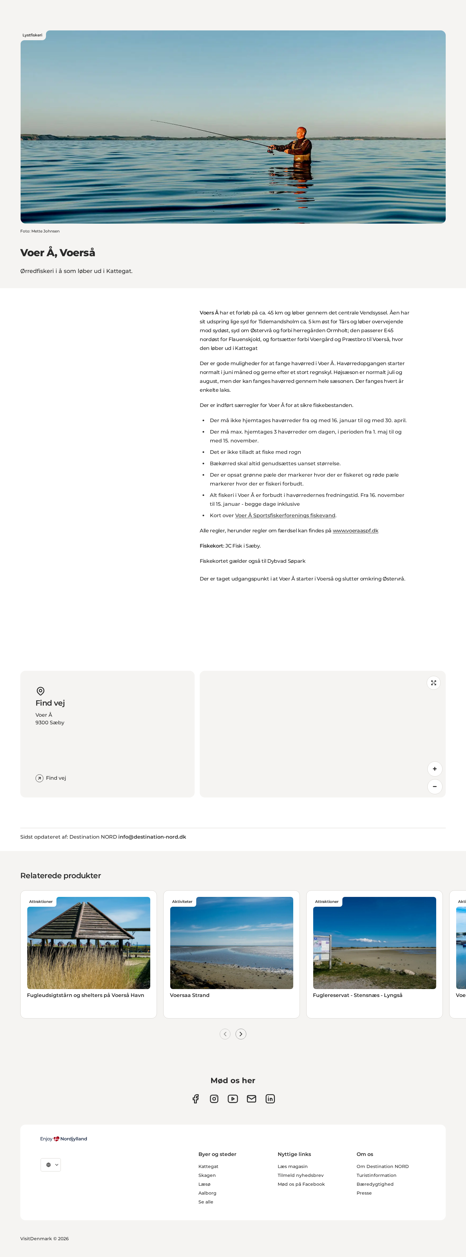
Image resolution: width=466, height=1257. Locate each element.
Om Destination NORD (383, 1166)
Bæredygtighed (375, 1184)
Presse (364, 1193)
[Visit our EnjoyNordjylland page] (232, 1098)
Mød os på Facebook (301, 1184)
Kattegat (208, 1166)
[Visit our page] (214, 1098)
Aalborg (207, 1193)
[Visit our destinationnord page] (270, 1098)
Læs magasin (293, 1166)
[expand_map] (434, 683)
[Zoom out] (435, 786)
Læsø (204, 1184)
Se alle (205, 1202)
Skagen (207, 1175)
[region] (323, 734)
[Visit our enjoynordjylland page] (195, 1098)
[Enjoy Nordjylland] (64, 1139)
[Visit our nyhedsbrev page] (251, 1098)
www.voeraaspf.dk (356, 531)
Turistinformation (377, 1175)
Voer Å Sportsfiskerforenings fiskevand (285, 515)
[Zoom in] (435, 769)
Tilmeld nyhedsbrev (301, 1175)
